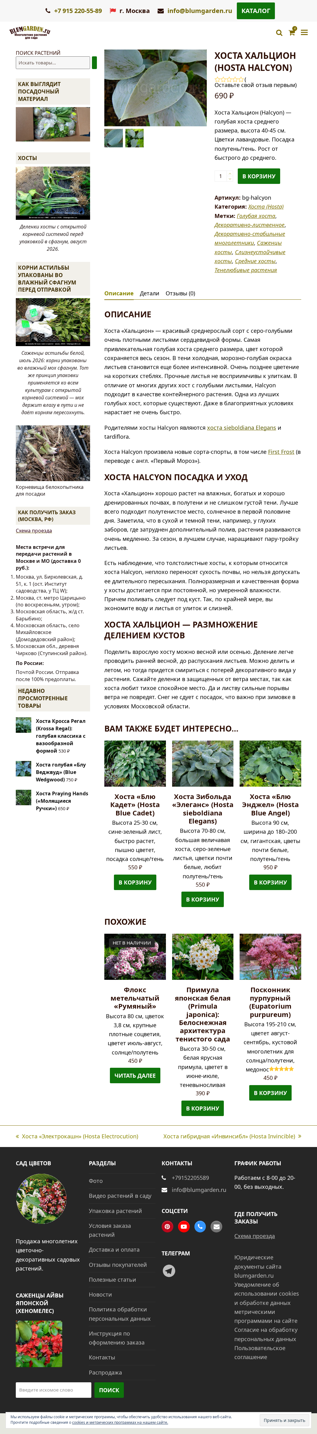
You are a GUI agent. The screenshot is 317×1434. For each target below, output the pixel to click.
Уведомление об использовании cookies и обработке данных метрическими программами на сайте (266, 1302)
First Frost (281, 451)
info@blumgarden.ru (199, 11)
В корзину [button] (135, 882)
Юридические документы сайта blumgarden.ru (257, 1266)
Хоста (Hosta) (266, 206)
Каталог (255, 11)
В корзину (259, 176)
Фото (96, 1180)
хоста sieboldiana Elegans (241, 427)
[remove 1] (230, 178)
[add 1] (230, 173)
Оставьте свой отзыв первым (255, 85)
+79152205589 (190, 1177)
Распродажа (105, 1372)
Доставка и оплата (114, 1249)
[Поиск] (94, 62)
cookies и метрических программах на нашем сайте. (120, 1422)
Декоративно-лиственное (249, 224)
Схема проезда (34, 530)
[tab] (119, 293)
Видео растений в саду (120, 1195)
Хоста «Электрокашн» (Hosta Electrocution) (77, 1136)
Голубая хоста (256, 215)
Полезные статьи (112, 1279)
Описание (119, 293)
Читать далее (135, 1075)
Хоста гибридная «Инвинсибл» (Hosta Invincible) (229, 1136)
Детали (149, 293)
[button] (304, 32)
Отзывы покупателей (118, 1264)
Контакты (102, 1357)
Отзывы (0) (180, 293)
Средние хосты (255, 261)
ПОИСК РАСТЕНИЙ (38, 53)
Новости (100, 1294)
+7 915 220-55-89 (77, 11)
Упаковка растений (115, 1211)
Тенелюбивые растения (246, 270)
